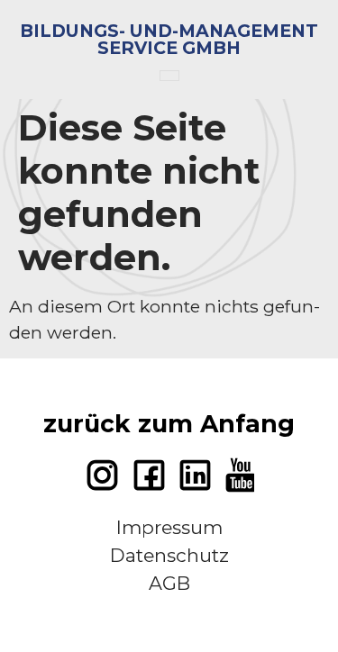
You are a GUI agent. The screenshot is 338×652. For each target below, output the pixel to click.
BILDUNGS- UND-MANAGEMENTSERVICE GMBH (169, 39)
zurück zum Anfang (169, 424)
